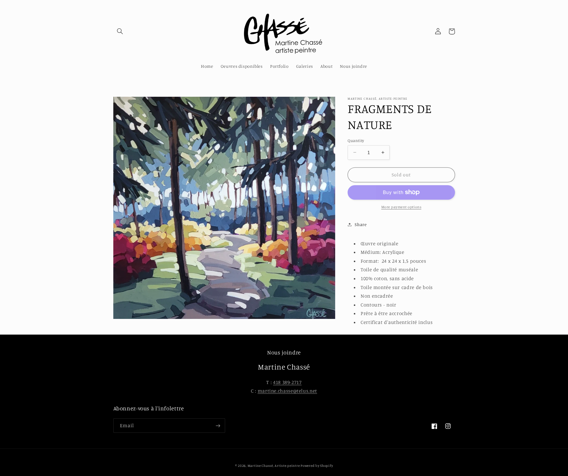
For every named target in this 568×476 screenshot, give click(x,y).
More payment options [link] (401, 207)
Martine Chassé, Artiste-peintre (274, 466)
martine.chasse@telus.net (287, 391)
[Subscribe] (218, 425)
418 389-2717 (287, 382)
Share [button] (361, 224)
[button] (120, 31)
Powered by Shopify (317, 466)
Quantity (356, 140)
